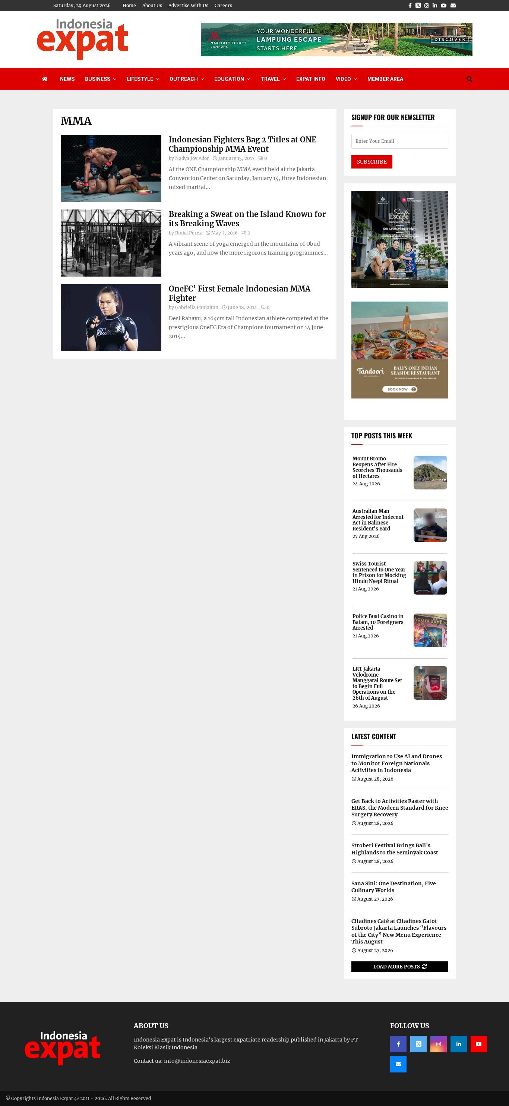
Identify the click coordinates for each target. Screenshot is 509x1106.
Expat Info (310, 79)
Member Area (385, 79)
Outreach (184, 79)
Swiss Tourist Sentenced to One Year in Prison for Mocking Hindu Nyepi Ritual (379, 572)
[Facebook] (398, 1044)
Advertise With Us (188, 5)
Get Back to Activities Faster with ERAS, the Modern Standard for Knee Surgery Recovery (399, 808)
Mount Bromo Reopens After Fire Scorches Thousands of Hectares (377, 467)
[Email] (398, 1064)
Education (229, 79)
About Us (152, 5)
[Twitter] (418, 1044)
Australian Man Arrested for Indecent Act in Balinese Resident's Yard (378, 520)
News (67, 79)
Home (129, 5)
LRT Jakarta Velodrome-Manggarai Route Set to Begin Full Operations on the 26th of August (377, 683)
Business (97, 79)
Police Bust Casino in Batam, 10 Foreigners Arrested (378, 622)
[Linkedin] (458, 1044)
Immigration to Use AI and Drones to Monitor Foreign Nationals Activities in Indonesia (396, 763)
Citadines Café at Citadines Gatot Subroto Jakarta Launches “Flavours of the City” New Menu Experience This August (398, 931)
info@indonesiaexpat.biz (197, 1061)
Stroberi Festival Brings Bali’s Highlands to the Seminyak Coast (394, 849)
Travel (270, 79)
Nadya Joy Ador (192, 158)
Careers (223, 5)
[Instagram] (438, 1044)
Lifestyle (140, 79)
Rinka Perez (188, 233)
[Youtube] (479, 1044)
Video (343, 79)
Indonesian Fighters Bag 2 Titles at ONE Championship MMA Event (242, 144)
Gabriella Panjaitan (196, 307)
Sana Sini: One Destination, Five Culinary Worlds (393, 887)
